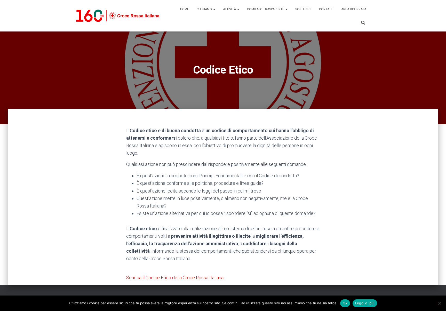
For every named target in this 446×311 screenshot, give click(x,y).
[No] (439, 303)
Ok (345, 303)
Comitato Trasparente (266, 9)
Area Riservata (353, 9)
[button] (214, 9)
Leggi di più (365, 303)
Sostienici (303, 9)
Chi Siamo (205, 9)
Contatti (326, 9)
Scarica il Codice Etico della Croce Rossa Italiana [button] (175, 277)
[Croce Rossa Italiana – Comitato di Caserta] (117, 15)
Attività (230, 9)
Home (184, 9)
